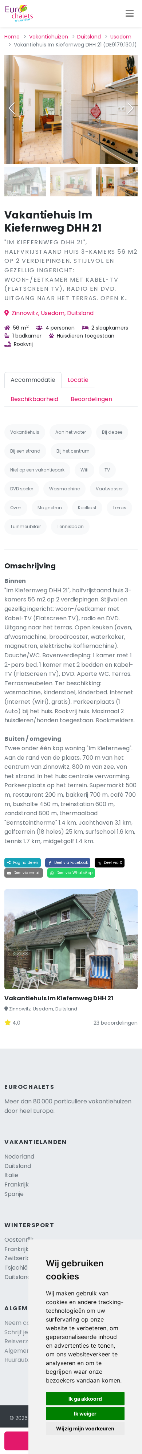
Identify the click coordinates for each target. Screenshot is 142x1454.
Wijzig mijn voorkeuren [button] (85, 1428)
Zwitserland (21, 1258)
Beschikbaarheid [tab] (34, 399)
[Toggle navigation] (129, 13)
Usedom (120, 36)
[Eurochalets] (19, 13)
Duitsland (89, 36)
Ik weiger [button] (85, 1413)
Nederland (19, 1156)
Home (12, 36)
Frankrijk (16, 1184)
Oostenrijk (18, 1240)
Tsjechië (22, 1267)
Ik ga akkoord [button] (85, 1399)
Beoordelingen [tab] (91, 399)
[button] (130, 108)
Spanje (14, 1194)
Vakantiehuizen (48, 36)
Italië (11, 1175)
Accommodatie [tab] (33, 380)
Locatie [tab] (78, 380)
